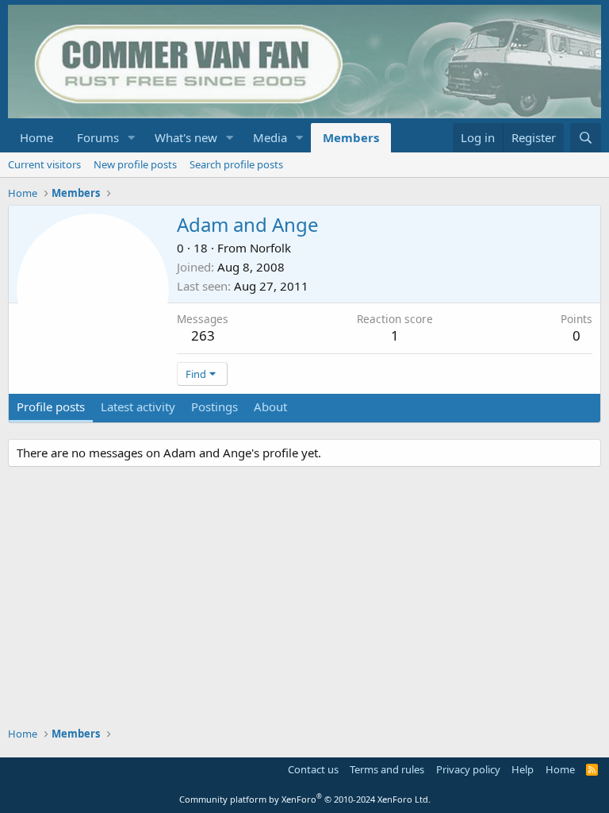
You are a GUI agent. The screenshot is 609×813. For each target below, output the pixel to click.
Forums (98, 137)
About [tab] (270, 406)
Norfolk (270, 248)
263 (203, 335)
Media (270, 137)
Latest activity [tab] (138, 406)
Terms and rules (387, 769)
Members (351, 137)
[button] (132, 137)
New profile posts (135, 164)
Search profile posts (236, 164)
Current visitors (44, 164)
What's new (186, 137)
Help (522, 769)
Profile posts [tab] (51, 406)
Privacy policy (468, 769)
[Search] (585, 137)
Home (36, 137)
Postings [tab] (214, 406)
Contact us (313, 769)
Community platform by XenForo (305, 799)
